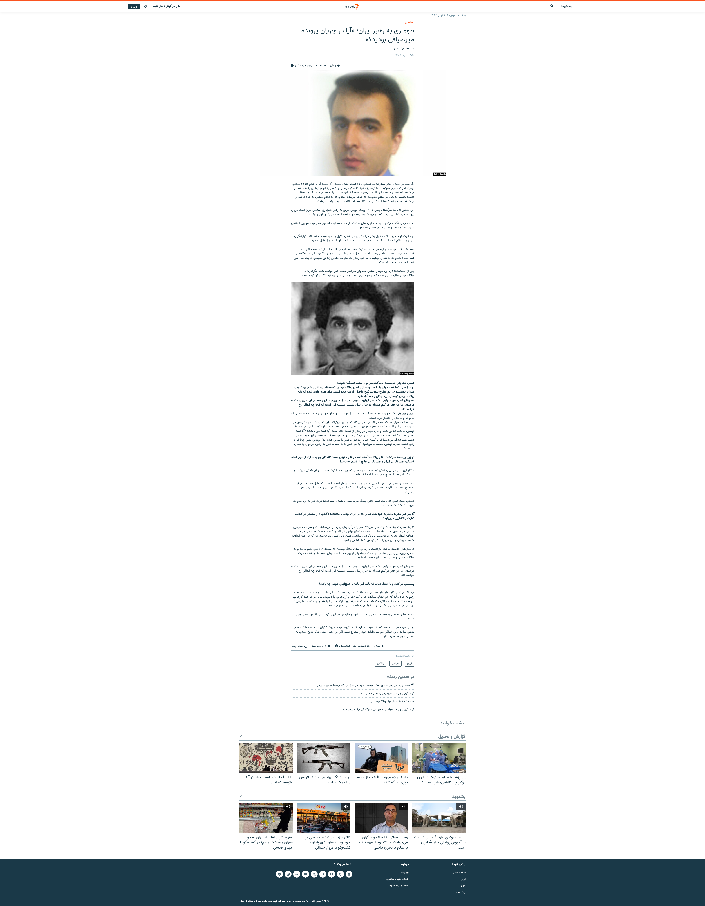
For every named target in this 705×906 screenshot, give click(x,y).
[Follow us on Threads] (279, 874)
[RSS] (340, 874)
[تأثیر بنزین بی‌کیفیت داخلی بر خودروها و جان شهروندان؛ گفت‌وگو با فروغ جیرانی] (323, 818)
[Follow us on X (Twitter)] (314, 874)
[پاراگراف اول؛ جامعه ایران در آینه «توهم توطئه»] (266, 758)
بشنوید (459, 797)
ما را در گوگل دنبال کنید (166, 6)
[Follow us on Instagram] (288, 874)
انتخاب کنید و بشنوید (397, 879)
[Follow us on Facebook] (331, 874)
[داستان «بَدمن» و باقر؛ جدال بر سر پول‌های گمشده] (381, 758)
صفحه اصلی (459, 872)
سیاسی (409, 22)
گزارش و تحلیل (452, 737)
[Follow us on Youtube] (305, 874)
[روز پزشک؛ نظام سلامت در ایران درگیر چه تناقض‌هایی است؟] (439, 758)
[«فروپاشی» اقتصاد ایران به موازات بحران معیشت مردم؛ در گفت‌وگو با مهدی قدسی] (266, 818)
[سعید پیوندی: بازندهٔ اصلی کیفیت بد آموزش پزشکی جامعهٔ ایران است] (439, 818)
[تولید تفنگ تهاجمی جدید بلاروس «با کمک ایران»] (323, 758)
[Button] (335, 65)
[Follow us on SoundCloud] (296, 874)
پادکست (461, 893)
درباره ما (404, 872)
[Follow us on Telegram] (322, 874)
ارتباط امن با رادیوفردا (398, 886)
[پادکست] (145, 6)
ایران (463, 879)
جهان (463, 886)
